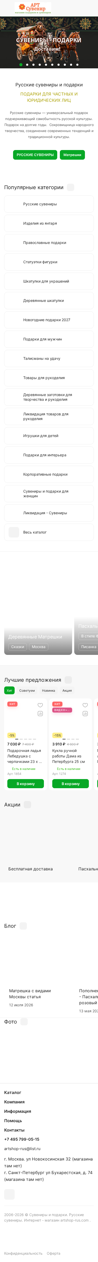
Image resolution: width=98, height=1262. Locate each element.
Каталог (12, 1092)
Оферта (53, 1253)
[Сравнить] (40, 713)
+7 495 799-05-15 (21, 1139)
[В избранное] (40, 705)
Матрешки (72, 155)
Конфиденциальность (23, 1253)
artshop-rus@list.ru (22, 1148)
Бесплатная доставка (30, 868)
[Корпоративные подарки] (49, 902)
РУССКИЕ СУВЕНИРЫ (35, 155)
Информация (17, 1111)
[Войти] (79, 8)
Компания (14, 1101)
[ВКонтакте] (9, 1194)
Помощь (13, 1120)
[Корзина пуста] (90, 8)
